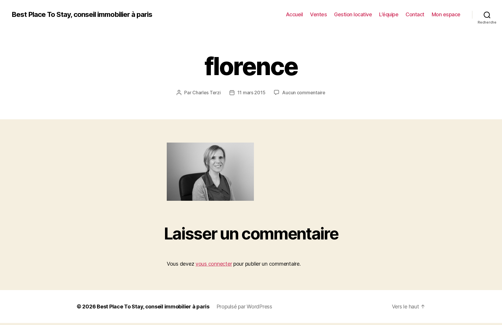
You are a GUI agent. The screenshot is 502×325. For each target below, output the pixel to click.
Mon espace (446, 14)
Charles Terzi (206, 92)
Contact (415, 14)
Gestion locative (353, 14)
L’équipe (388, 14)
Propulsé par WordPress (244, 306)
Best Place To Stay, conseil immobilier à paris (82, 14)
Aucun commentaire (303, 92)
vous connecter (214, 264)
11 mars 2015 (251, 92)
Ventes (318, 14)
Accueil (294, 14)
